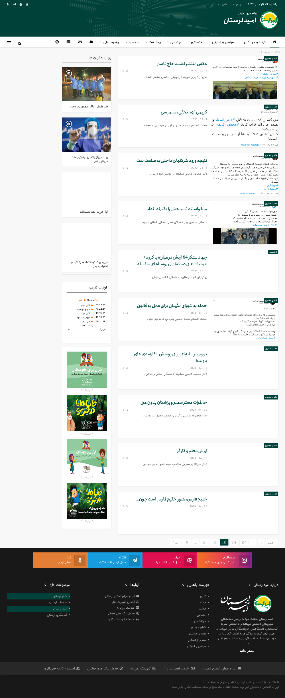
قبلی (271, 542)
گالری (203, 596)
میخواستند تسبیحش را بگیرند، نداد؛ (176, 209)
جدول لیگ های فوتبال (121, 613)
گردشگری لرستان (57, 615)
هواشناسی (200, 621)
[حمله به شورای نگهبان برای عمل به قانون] (245, 319)
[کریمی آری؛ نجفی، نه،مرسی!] (245, 126)
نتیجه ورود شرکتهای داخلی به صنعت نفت (171, 160)
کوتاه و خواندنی (255, 42)
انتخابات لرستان (58, 602)
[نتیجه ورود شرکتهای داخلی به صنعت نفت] (245, 174)
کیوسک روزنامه (125, 607)
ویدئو (203, 602)
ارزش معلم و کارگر (192, 450)
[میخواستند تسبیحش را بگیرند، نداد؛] (245, 222)
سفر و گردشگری (196, 640)
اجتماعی (175, 42)
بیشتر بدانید (247, 651)
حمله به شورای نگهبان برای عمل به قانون (172, 305)
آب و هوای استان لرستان (120, 596)
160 (214, 542)
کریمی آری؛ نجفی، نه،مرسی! (183, 112)
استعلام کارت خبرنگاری (121, 619)
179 (186, 542)
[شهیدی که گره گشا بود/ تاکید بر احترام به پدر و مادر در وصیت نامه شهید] (86, 240)
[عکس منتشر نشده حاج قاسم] (245, 77)
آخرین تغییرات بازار (123, 602)
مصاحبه (134, 42)
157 (244, 542)
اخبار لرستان (60, 596)
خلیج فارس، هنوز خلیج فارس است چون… (171, 499)
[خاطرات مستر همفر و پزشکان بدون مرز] (245, 416)
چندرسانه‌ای (111, 42)
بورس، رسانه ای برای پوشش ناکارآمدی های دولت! (170, 357)
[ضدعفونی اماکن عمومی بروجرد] (86, 84)
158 (234, 542)
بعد (177, 542)
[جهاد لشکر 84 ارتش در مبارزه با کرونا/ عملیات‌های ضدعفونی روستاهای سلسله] (245, 271)
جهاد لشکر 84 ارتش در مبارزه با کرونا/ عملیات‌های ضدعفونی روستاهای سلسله (172, 261)
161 (205, 542)
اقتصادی (197, 42)
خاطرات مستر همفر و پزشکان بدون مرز (174, 402)
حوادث (202, 608)
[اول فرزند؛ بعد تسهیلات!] (86, 189)
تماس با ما (222, 4)
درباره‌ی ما (237, 4)
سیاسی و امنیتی (223, 42)
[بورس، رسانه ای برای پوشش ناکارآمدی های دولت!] (245, 367)
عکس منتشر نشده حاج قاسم (182, 63)
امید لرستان (60, 608)
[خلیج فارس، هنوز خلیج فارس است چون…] (245, 513)
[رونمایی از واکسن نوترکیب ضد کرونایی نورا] (86, 134)
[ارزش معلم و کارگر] (245, 464)
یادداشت (155, 42)
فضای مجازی (271, 58)
